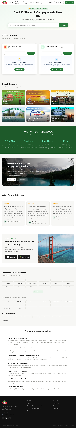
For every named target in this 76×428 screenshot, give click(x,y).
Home (11, 2)
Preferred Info (25, 2)
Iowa (44, 286)
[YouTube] (6, 418)
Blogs (37, 2)
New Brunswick (56, 301)
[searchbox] (34, 25)
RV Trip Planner (17, 2)
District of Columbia (32, 283)
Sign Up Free (69, 2)
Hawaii (68, 283)
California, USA (27, 317)
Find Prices (31, 53)
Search (64, 25)
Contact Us (43, 2)
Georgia (56, 283)
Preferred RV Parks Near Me (34, 408)
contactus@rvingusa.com (9, 414)
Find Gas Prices (19, 69)
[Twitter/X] (9, 418)
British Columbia (19, 301)
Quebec (68, 305)
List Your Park (59, 2)
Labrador (32, 301)
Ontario (44, 305)
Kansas (56, 286)
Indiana (31, 286)
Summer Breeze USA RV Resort (13, 221)
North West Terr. (7, 305)
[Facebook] (3, 418)
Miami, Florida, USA (45, 317)
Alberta (7, 301)
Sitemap (72, 425)
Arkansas (44, 280)
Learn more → (22, 179)
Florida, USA (5, 317)
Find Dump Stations (57, 69)
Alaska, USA (5, 320)
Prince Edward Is (56, 305)
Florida (44, 283)
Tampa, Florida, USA (56, 317)
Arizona (32, 280)
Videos (32, 2)
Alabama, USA (67, 317)
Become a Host (11, 179)
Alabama (8, 280)
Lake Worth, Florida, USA (16, 317)
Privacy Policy (56, 408)
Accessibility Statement (58, 425)
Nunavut (32, 305)
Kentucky (68, 286)
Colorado (68, 280)
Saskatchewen (7, 308)
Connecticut (7, 283)
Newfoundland (68, 301)
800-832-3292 (7, 412)
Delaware (20, 283)
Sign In (50, 2)
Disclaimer (67, 425)
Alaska (19, 280)
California (56, 280)
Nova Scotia (19, 305)
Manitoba (44, 301)
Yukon (19, 308)
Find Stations (67, 53)
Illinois (19, 286)
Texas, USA (36, 317)
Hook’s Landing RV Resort (37, 223)
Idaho (7, 286)
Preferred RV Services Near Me (34, 406)
